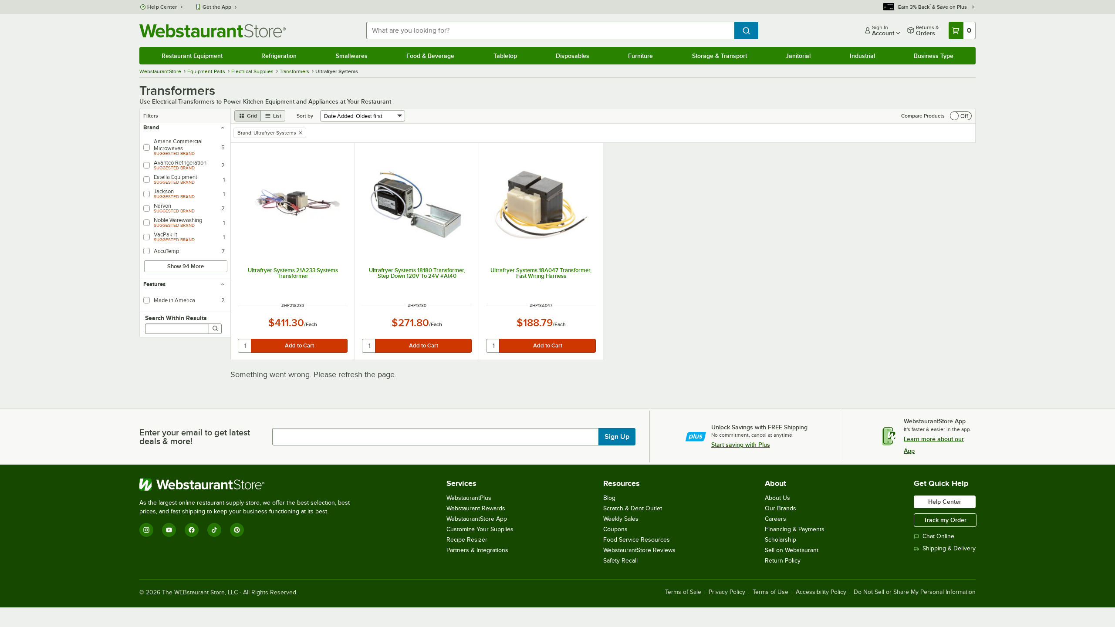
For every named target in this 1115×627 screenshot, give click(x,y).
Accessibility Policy (821, 592)
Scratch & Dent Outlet (632, 508)
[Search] (215, 329)
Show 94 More (185, 266)
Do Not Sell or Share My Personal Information (915, 592)
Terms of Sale (683, 592)
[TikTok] (214, 530)
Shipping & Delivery (949, 548)
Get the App (217, 7)
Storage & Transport (719, 55)
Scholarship (780, 539)
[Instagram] (146, 530)
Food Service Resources (636, 539)
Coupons (615, 529)
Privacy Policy (727, 592)
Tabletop (505, 55)
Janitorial (798, 55)
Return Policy (783, 560)
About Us (777, 498)
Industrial (862, 55)
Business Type (933, 55)
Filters (150, 116)
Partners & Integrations (477, 550)
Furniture (640, 55)
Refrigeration (279, 55)
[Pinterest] (237, 530)
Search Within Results (176, 317)
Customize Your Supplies (480, 529)
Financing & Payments (794, 529)
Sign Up (617, 437)
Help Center (162, 7)
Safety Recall (620, 560)
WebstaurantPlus (468, 498)
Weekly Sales (621, 519)
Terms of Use (770, 592)
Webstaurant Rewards (475, 508)
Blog (609, 498)
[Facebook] (192, 530)
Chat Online (938, 536)
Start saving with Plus (740, 444)
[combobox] (550, 30)
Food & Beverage (430, 55)
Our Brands (780, 508)
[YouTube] (169, 530)
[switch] (961, 115)
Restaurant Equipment (192, 55)
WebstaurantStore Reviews (639, 550)
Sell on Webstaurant (791, 550)
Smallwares (352, 55)
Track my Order (945, 519)
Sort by (305, 116)
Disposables (572, 55)
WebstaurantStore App (476, 519)
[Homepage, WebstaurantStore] (212, 30)
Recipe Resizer (466, 539)
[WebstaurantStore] (248, 485)
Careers (775, 519)
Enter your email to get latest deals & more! (194, 436)
